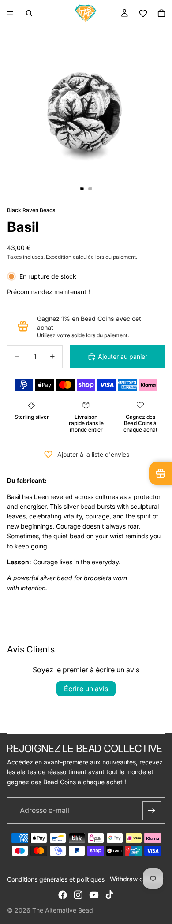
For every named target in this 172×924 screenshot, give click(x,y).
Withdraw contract (137, 879)
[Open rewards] (160, 473)
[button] (143, 13)
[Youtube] (94, 895)
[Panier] (161, 13)
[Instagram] (78, 895)
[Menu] (10, 13)
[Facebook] (62, 895)
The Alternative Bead (62, 910)
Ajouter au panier (122, 356)
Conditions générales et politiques (56, 879)
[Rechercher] (29, 13)
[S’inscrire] (151, 810)
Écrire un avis (86, 688)
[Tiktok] (109, 895)
